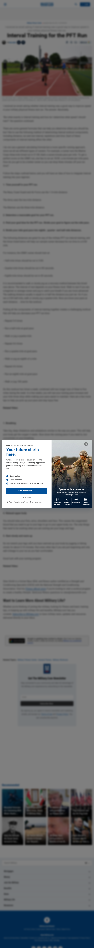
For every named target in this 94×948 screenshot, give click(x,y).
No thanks (27, 497)
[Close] (86, 444)
